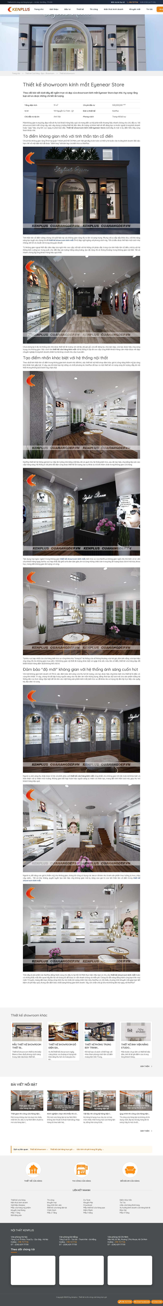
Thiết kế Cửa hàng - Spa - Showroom (39, 73)
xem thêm (144, 1066)
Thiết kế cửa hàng (18, 1200)
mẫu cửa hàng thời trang (130, 1205)
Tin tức (149, 9)
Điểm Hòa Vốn (126, 1200)
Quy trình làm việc (54, 1205)
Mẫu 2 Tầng (52, 1212)
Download (87, 1205)
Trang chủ (38, 9)
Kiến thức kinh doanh (113, 9)
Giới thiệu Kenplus (18, 1205)
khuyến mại (51, 1202)
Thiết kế (80, 9)
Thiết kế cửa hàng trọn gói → (62, 1149)
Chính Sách (51, 1210)
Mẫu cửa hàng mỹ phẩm (21, 1207)
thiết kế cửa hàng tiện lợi (57, 1207)
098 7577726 (133, 2)
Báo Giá (123, 1210)
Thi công (94, 9)
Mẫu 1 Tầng (15, 1212)
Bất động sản (16, 1215)
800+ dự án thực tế (118, 2)
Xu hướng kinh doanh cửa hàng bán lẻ (135, 1207)
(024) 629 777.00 (22, 1244)
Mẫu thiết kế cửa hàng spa (94, 1207)
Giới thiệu (54, 9)
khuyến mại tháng (18, 1210)
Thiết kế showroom (67, 73)
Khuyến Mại (88, 1202)
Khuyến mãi (134, 9)
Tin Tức (123, 1202)
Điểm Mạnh (88, 1210)
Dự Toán (86, 1200)
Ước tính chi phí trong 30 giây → (90, 1149)
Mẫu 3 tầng (87, 1212)
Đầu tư (67, 9)
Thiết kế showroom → (39, 1149)
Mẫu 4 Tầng (124, 1212)
